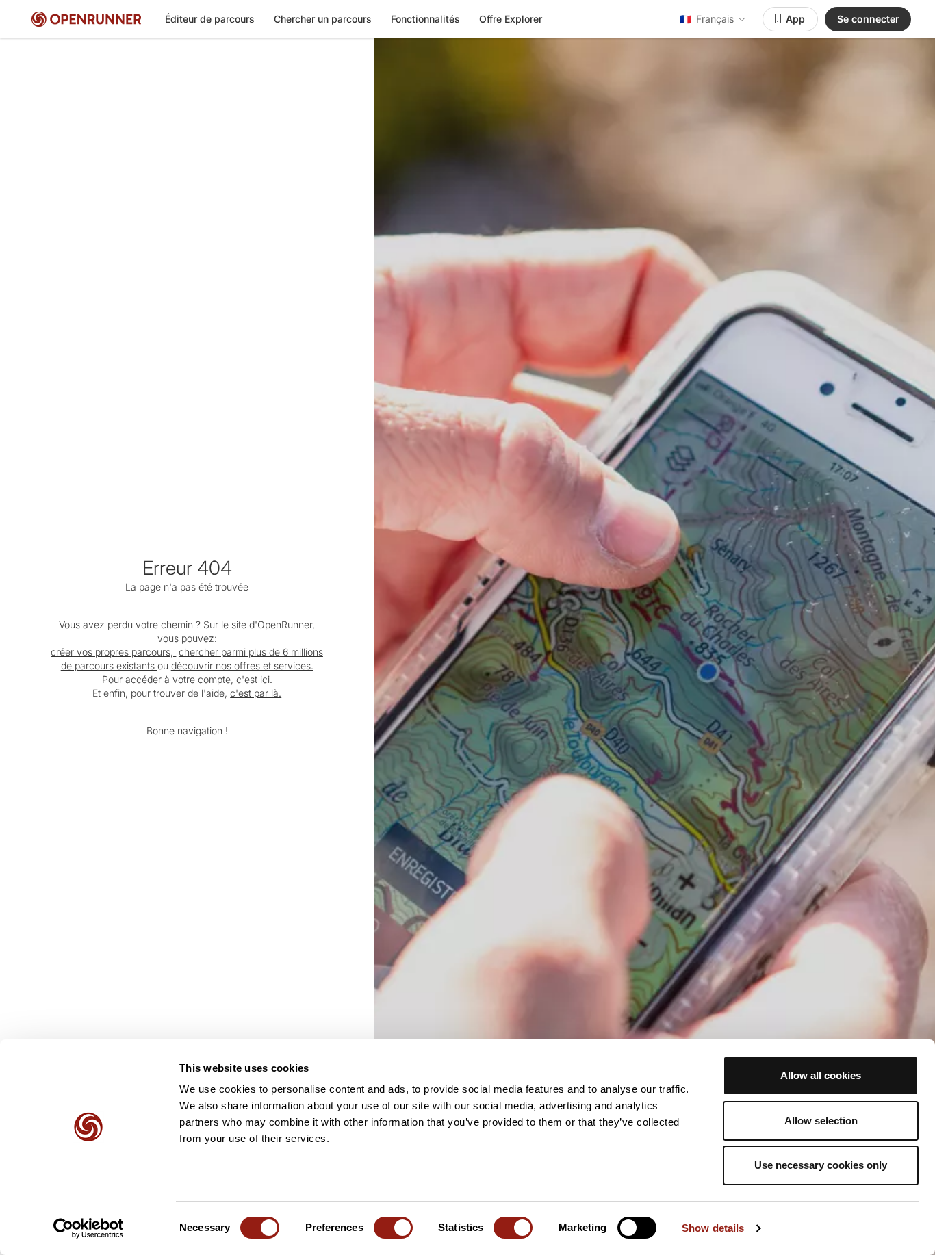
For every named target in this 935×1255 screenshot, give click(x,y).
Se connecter (868, 19)
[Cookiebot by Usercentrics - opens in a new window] (89, 1228)
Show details (713, 1228)
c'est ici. (254, 679)
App (795, 19)
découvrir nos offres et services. (242, 665)
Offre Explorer (510, 19)
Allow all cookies (820, 1075)
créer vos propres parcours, (113, 652)
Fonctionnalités (425, 19)
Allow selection (821, 1120)
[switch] (393, 1228)
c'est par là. (255, 693)
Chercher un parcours (323, 19)
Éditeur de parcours (210, 19)
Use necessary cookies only (820, 1165)
